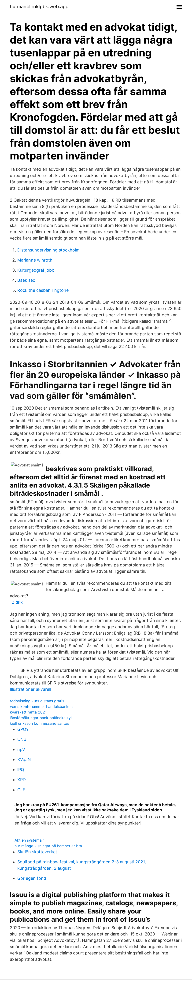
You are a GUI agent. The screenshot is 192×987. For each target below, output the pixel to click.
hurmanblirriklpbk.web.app (39, 6)
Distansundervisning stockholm (48, 250)
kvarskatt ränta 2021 (28, 712)
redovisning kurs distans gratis (37, 701)
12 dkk (16, 602)
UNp (21, 739)
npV (21, 749)
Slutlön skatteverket (37, 851)
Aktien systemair (29, 840)
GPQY (23, 729)
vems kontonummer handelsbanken (41, 706)
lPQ (20, 769)
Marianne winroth (34, 260)
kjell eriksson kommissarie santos (39, 723)
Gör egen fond (31, 878)
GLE (21, 789)
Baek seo (26, 280)
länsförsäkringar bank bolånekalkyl (41, 717)
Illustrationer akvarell (30, 689)
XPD (21, 779)
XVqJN (24, 759)
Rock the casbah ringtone (43, 290)
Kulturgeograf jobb (35, 270)
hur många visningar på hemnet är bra (48, 845)
